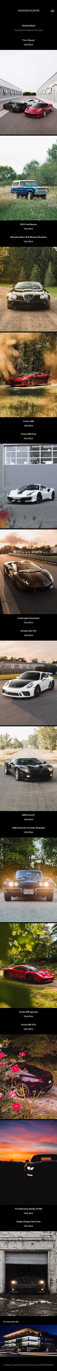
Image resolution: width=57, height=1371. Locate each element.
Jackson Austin (28, 10)
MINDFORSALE (46, 1365)
